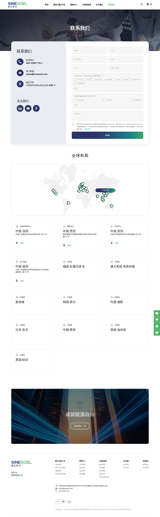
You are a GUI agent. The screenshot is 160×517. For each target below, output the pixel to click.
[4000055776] (157, 326)
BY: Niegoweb (112, 509)
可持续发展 (86, 5)
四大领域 (102, 471)
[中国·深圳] (105, 195)
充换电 (109, 100)
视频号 (126, 79)
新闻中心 (73, 5)
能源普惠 (102, 464)
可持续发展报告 (104, 477)
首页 (46, 5)
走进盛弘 (126, 464)
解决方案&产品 (59, 5)
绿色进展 (102, 474)
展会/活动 (98, 79)
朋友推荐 (81, 83)
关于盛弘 (99, 5)
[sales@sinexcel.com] (157, 332)
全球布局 (146, 467)
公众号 (118, 79)
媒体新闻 (109, 79)
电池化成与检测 (60, 474)
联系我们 (111, 5)
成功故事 (82, 471)
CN (151, 4)
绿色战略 (102, 467)
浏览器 (88, 79)
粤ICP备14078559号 (124, 509)
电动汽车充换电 (60, 467)
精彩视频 (82, 474)
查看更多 (87, 129)
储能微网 (138, 100)
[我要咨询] (157, 313)
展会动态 (82, 467)
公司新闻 (82, 464)
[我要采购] (157, 320)
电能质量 (81, 100)
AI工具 (80, 79)
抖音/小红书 (136, 79)
